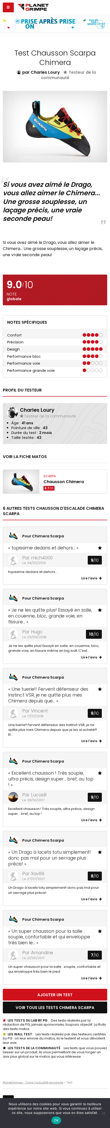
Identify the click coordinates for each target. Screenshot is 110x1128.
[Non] (103, 1113)
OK (56, 1120)
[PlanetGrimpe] (33, 7)
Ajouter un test (55, 994)
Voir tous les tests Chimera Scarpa (55, 1007)
